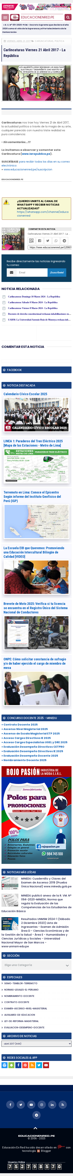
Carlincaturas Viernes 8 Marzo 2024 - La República (32, 308)
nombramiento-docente (19, 996)
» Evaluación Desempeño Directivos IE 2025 (32, 751)
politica (59, 41)
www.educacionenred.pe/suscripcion (28, 169)
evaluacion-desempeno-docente (24, 1027)
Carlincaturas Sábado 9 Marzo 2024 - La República (32, 302)
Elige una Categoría (18, 965)
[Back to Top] (35, 1128)
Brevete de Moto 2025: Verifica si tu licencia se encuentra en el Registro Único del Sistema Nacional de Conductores (36, 608)
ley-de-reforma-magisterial (21, 1021)
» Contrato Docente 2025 (19, 724)
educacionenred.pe (37, 17)
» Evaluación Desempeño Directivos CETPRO (32, 747)
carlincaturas (44, 41)
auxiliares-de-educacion (19, 1014)
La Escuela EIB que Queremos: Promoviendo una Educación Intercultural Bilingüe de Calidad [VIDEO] (34, 552)
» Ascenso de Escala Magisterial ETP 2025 (30, 733)
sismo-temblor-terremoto (20, 983)
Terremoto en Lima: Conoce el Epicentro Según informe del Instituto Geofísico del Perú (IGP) (32, 496)
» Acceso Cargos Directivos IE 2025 (26, 738)
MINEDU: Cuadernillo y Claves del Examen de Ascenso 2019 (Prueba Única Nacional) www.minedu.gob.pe (46, 882)
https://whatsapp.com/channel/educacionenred (43, 214)
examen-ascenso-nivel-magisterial (25, 1008)
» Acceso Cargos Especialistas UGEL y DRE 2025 (34, 742)
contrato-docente (16, 1002)
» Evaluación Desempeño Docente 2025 (29, 756)
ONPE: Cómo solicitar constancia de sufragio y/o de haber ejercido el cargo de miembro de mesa (35, 663)
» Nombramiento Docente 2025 (23, 760)
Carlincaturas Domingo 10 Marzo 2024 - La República (34, 296)
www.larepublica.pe (36, 154)
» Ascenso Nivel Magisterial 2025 (24, 729)
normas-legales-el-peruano (21, 989)
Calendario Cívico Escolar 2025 (25, 394)
